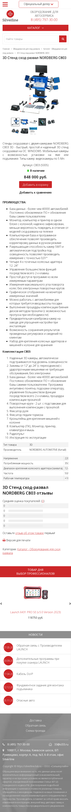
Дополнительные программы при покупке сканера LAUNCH (38, 660)
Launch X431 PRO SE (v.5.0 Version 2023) (35, 612)
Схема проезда (35, 731)
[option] (35, 600)
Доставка (36, 720)
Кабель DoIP (25, 674)
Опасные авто (26, 700)
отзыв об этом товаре (29, 533)
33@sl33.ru (61, 744)
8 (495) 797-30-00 (44, 20)
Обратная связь (35, 725)
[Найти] (63, 38)
